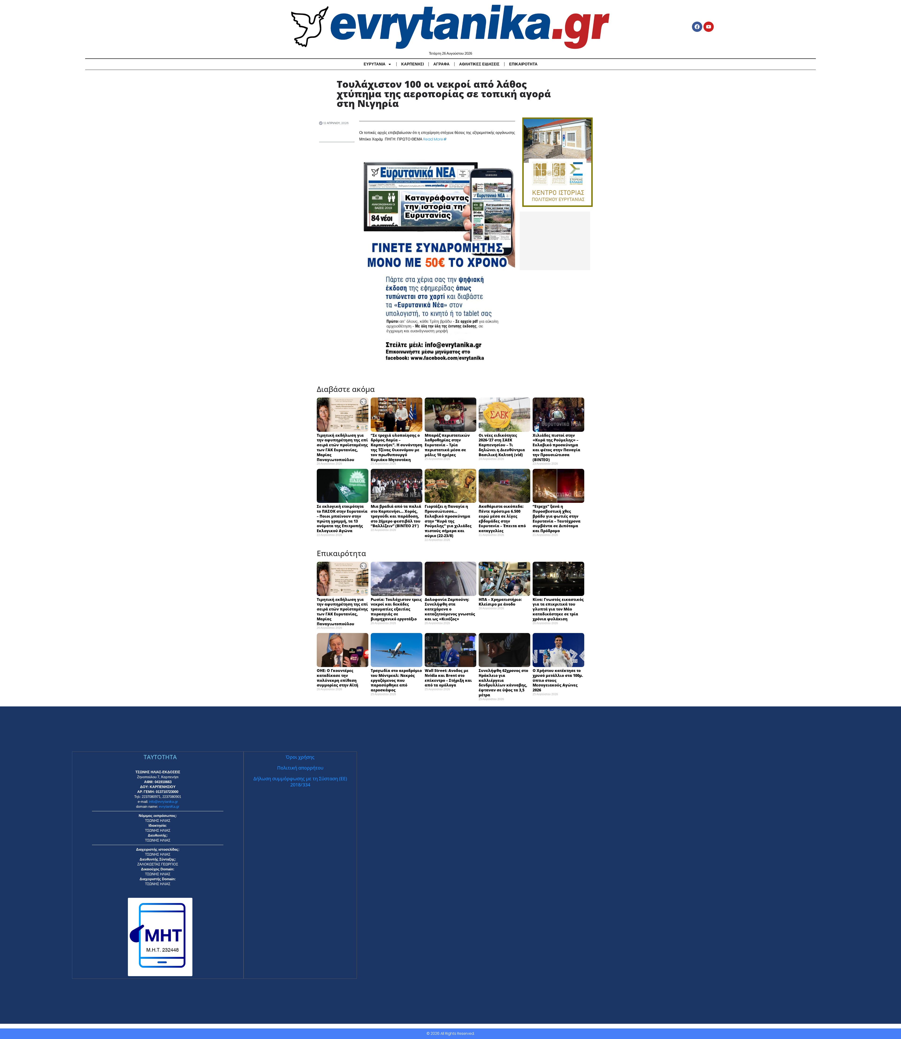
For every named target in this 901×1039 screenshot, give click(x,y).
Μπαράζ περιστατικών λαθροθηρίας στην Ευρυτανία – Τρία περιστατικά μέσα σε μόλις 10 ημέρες (447, 445)
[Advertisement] (555, 241)
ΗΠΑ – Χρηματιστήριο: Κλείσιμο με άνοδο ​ (500, 602)
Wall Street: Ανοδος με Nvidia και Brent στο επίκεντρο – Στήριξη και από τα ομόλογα (448, 678)
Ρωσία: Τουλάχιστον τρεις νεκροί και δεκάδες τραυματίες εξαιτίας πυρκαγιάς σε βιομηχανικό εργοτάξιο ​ (396, 609)
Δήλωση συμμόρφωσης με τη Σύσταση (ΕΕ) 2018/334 (300, 781)
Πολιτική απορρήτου (300, 768)
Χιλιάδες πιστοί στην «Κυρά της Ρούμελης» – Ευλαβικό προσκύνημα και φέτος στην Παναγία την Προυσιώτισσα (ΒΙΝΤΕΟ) (556, 447)
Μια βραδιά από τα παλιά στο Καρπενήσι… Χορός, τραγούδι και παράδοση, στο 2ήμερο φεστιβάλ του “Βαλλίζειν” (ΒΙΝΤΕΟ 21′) (396, 516)
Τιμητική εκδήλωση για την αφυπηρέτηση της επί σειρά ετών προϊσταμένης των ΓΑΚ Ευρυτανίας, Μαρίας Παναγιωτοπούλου (342, 447)
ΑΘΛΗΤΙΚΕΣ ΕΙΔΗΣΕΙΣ (479, 64)
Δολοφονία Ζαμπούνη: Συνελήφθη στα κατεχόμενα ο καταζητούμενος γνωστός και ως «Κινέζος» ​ (450, 609)
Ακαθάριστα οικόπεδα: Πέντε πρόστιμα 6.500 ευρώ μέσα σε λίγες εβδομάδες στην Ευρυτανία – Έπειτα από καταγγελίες (502, 518)
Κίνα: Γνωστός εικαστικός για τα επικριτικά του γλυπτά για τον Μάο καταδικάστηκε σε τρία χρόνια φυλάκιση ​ (558, 609)
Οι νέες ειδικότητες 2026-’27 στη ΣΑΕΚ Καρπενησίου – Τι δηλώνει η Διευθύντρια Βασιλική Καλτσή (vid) (502, 445)
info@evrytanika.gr (163, 802)
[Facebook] (697, 27)
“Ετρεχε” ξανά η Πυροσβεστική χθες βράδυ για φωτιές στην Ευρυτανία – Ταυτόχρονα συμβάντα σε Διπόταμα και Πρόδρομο (556, 518)
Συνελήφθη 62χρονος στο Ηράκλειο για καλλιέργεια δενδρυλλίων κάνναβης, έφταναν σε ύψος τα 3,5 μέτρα (503, 683)
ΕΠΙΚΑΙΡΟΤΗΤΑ (523, 64)
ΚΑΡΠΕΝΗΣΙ (412, 64)
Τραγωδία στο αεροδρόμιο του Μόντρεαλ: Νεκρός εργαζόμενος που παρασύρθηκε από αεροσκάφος (396, 680)
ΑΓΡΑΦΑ (441, 64)
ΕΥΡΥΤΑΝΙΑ (375, 64)
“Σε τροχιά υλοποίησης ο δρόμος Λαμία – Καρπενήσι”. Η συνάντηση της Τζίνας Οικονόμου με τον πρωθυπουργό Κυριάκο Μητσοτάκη (396, 447)
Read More (433, 139)
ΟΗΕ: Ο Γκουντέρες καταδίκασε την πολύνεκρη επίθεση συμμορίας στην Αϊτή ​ (338, 678)
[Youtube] (708, 27)
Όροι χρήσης (300, 757)
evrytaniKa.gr (169, 806)
